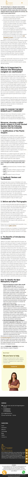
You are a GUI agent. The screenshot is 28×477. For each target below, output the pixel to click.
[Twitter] (26, 456)
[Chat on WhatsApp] (23, 472)
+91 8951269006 (6, 410)
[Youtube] (26, 458)
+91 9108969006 (6, 409)
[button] (22, 3)
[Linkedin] (26, 461)
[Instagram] (26, 450)
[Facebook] (26, 453)
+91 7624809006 (7, 411)
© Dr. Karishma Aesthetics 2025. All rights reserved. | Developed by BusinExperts (14, 475)
